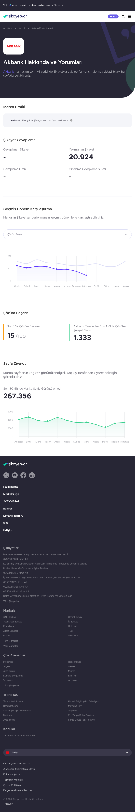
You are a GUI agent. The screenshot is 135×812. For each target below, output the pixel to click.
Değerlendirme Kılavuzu (17, 790)
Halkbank (73, 626)
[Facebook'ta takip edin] (23, 475)
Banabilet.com (10, 706)
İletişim (7, 530)
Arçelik (7, 666)
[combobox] (67, 234)
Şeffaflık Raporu (13, 515)
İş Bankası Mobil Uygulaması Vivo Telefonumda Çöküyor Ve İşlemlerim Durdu (43, 577)
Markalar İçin (11, 494)
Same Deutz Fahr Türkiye (81, 719)
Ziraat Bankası (10, 631)
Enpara (6, 635)
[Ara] (123, 16)
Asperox (72, 710)
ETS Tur (72, 675)
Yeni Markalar (10, 646)
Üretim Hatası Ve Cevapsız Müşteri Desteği (25, 568)
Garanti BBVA (75, 617)
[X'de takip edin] (6, 475)
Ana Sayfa (7, 28)
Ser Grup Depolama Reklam (17, 710)
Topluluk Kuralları (13, 779)
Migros (71, 671)
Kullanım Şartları (12, 774)
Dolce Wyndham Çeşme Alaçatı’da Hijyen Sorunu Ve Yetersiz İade (37, 596)
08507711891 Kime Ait (15, 582)
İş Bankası (73, 621)
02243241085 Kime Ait (15, 586)
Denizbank (8, 626)
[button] (70, 120)
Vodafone (8, 680)
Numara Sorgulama (13, 675)
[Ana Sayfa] (15, 16)
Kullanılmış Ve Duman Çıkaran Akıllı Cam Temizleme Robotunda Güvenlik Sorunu (45, 563)
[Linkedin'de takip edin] (32, 475)
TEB (70, 631)
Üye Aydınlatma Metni (16, 763)
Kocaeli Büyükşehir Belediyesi (83, 701)
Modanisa (8, 662)
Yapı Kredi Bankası (13, 621)
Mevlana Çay (75, 706)
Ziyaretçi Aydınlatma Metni (19, 769)
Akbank (21, 28)
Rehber (7, 508)
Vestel (71, 666)
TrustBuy (8, 803)
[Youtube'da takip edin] (15, 475)
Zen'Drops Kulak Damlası (81, 715)
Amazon (72, 680)
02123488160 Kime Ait (15, 573)
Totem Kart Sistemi (13, 701)
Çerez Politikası (12, 785)
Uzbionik (7, 715)
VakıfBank (73, 635)
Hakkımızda (10, 486)
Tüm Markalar (10, 640)
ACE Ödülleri (11, 501)
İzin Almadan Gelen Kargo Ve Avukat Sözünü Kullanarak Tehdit (36, 554)
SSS (5, 523)
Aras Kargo (9, 671)
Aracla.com (9, 719)
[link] (67, 46)
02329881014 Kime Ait (15, 559)
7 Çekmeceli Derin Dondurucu (19, 735)
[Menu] (130, 16)
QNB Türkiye (9, 617)
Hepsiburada (74, 662)
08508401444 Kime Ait (16, 591)
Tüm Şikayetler (11, 601)
